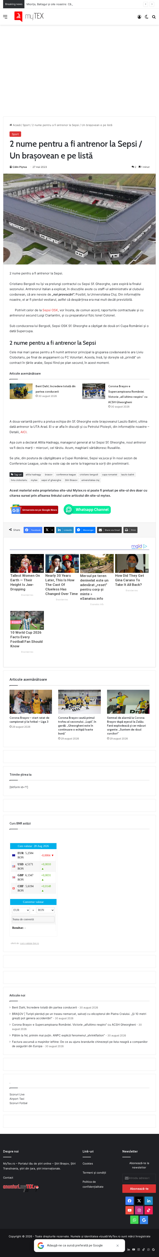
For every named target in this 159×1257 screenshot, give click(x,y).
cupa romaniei (109, 474)
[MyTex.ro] (31, 16)
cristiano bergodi (89, 474)
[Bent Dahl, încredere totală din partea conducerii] (21, 391)
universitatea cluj (90, 480)
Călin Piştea (20, 166)
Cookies (88, 1163)
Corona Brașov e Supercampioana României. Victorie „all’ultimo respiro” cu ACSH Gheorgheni (74, 1024)
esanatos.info (97, 604)
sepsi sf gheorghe (51, 480)
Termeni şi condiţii (94, 1172)
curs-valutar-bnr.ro (29, 943)
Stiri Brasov (71, 480)
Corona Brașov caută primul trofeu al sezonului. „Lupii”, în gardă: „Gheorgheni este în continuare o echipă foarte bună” (77, 725)
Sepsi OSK (50, 310)
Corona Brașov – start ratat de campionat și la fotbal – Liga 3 (29, 719)
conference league (66, 474)
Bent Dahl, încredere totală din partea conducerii (44, 1007)
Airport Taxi (17, 1098)
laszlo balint (127, 474)
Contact (8, 1177)
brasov (48, 474)
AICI (23, 432)
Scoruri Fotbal (18, 1103)
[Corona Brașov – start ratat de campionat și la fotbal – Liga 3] (31, 702)
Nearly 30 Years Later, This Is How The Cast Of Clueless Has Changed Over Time (61, 584)
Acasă (16, 125)
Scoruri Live (17, 1094)
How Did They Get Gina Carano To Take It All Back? (129, 580)
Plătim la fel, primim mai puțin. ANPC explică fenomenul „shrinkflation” (58, 1035)
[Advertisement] (79, 66)
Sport (26, 125)
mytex (34, 480)
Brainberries (27, 595)
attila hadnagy (33, 474)
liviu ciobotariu (19, 480)
